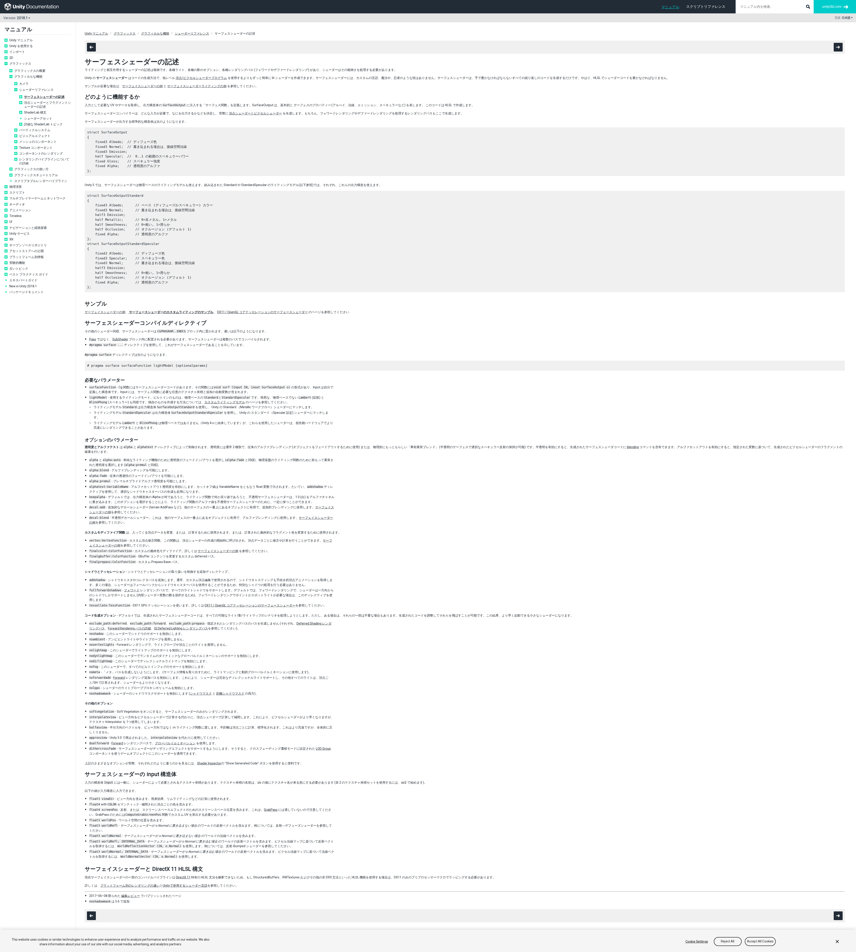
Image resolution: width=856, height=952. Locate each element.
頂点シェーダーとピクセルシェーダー (255, 113)
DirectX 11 (183, 877)
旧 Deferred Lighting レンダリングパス (181, 628)
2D (11, 58)
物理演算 (15, 186)
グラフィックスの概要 (29, 70)
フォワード (132, 590)
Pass (92, 339)
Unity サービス (19, 233)
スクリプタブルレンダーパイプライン (40, 181)
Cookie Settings (696, 941)
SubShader (120, 339)
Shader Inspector (209, 763)
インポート (17, 52)
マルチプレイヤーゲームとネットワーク (37, 198)
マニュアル (670, 7)
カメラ (24, 83)
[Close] (837, 941)
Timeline (15, 216)
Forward (119, 677)
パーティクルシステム (34, 130)
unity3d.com (831, 6)
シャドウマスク (201, 693)
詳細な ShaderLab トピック (43, 124)
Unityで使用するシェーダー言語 (185, 885)
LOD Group (323, 748)
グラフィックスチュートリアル (36, 175)
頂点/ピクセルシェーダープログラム (201, 78)
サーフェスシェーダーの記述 (44, 97)
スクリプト (17, 192)
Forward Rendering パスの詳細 (129, 628)
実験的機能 (17, 263)
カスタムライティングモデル (224, 402)
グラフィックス (20, 63)
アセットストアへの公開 (26, 251)
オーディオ (17, 204)
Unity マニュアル (21, 40)
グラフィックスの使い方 (31, 169)
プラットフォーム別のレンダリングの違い (130, 885)
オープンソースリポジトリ (28, 245)
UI (10, 222)
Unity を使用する (21, 46)
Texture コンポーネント (36, 147)
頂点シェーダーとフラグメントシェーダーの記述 (47, 104)
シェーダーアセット (38, 118)
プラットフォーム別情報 (26, 257)
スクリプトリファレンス (705, 6)
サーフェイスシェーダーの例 (142, 86)
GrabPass (271, 809)
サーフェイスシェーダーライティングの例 (196, 86)
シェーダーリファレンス (36, 89)
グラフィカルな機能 (28, 76)
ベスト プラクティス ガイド (28, 274)
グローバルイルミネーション (175, 743)
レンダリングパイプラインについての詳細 (44, 161)
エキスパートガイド (23, 280)
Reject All (727, 941)
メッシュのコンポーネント (38, 141)
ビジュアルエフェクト (34, 136)
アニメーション (20, 210)
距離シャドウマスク (230, 693)
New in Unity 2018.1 (23, 286)
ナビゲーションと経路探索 (28, 228)
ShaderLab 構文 (35, 112)
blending (633, 447)
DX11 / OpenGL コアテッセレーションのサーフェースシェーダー (262, 312)
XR (11, 239)
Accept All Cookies (760, 941)
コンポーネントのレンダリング (41, 153)
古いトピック (18, 268)
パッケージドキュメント (26, 292)
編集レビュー (130, 896)
